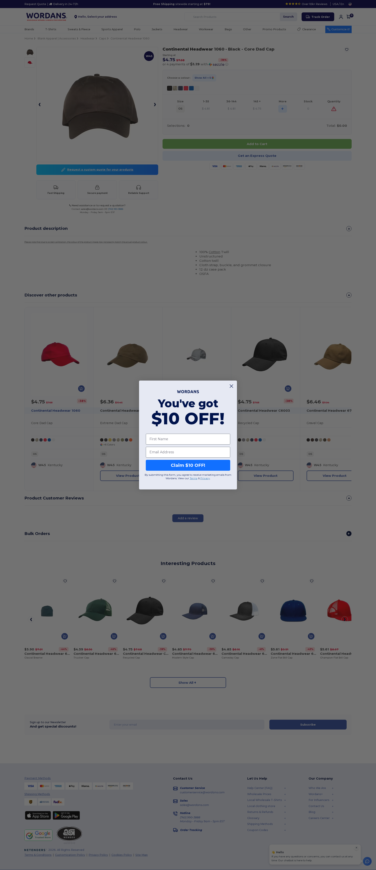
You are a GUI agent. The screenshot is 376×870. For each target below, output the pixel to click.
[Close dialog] (231, 386)
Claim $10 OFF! (188, 465)
